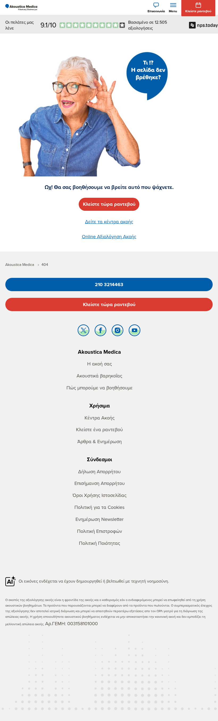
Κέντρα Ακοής (100, 417)
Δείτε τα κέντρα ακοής (109, 221)
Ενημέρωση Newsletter (100, 519)
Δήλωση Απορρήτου (99, 471)
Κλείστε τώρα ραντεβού (109, 304)
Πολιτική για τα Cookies (99, 507)
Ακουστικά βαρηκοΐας (99, 375)
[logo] (21, 7)
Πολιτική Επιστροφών (99, 531)
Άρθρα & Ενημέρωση (99, 441)
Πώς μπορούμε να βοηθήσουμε (99, 387)
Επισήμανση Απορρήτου (99, 483)
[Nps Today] (92, 25)
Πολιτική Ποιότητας (99, 543)
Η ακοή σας (99, 363)
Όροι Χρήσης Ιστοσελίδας (100, 495)
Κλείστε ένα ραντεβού (99, 429)
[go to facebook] (100, 331)
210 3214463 (109, 284)
